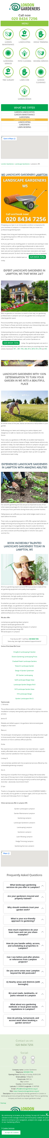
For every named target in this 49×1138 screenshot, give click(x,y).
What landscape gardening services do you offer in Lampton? (23, 886)
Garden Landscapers (24, 112)
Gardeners (24, 124)
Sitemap (3, 1103)
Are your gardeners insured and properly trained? (23, 897)
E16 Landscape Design (24, 694)
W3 (46, 349)
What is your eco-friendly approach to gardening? (23, 919)
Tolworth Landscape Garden (24, 666)
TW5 (22, 349)
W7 (15, 349)
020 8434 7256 (37, 256)
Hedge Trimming (41, 42)
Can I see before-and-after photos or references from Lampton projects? (23, 959)
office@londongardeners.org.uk (27, 1089)
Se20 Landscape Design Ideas (24, 680)
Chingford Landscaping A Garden (24, 652)
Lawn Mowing (24, 127)
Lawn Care (24, 80)
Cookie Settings (8, 1128)
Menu (25, 23)
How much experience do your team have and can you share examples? (23, 932)
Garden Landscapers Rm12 (24, 698)
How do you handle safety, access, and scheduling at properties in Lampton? (23, 945)
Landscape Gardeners (24, 119)
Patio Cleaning (24, 61)
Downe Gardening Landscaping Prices (24, 657)
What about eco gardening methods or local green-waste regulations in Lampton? (23, 1006)
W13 (29, 349)
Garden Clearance (40, 81)
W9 (40, 349)
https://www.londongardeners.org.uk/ (26, 1091)
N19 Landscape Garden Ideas (24, 689)
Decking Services (40, 61)
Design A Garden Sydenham (24, 671)
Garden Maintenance (24, 115)
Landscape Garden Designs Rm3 (24, 685)
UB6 (25, 349)
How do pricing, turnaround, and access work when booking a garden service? (23, 1020)
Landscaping (24, 122)
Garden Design (24, 99)
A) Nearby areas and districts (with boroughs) (23, 983)
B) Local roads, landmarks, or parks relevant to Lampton (23, 994)
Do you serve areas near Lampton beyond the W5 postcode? (23, 972)
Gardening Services (8, 62)
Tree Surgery (8, 80)
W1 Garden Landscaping (24, 675)
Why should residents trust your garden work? (23, 908)
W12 (37, 349)
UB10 (33, 349)
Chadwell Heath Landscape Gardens (24, 661)
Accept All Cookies (12, 1132)
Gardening (24, 117)
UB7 (18, 349)
